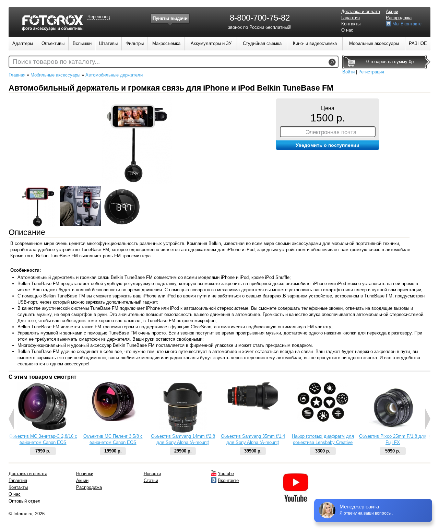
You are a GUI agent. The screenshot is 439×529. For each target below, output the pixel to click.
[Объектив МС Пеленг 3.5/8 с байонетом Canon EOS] (113, 419)
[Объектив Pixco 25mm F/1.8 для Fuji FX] (392, 431)
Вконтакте (228, 480)
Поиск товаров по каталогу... (56, 61)
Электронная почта (331, 132)
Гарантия (350, 17)
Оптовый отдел (24, 501)
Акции (392, 11)
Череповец (98, 16)
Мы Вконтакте (407, 23)
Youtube (226, 473)
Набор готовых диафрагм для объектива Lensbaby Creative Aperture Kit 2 (323, 442)
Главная (17, 75)
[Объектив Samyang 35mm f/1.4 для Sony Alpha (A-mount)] (252, 408)
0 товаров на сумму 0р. (390, 61)
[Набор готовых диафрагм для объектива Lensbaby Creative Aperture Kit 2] (322, 420)
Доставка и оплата (360, 11)
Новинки (84, 473)
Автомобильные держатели (114, 75)
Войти (348, 71)
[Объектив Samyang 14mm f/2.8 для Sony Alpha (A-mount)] (183, 431)
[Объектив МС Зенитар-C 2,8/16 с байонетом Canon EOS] (43, 429)
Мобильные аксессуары (55, 75)
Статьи (151, 480)
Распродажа (399, 17)
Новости (152, 473)
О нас (347, 30)
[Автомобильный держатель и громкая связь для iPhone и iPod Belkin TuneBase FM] (137, 182)
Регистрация (371, 71)
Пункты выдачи (170, 18)
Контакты (350, 23)
